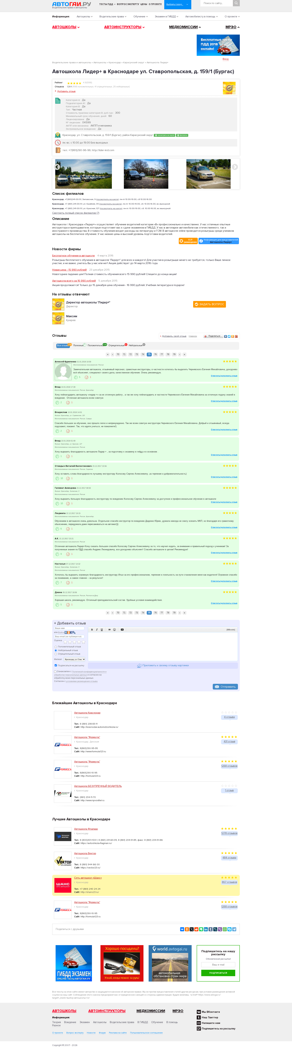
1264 (69, 86)
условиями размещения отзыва (82, 681)
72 (130, 354)
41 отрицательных (103, 86)
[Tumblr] (211, 929)
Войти (61, 632)
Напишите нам (211, 1023)
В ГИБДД (143, 1022)
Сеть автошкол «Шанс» (88, 877)
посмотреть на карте (165, 135)
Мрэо (178, 1011)
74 (143, 354)
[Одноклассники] (233, 336)
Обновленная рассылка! (218, 959)
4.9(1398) (87, 82)
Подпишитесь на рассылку (218, 1028)
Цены (143, 4)
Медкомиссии (183, 27)
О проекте (155, 4)
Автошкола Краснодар (87, 712)
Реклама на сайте (118, 1032)
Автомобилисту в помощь (200, 16)
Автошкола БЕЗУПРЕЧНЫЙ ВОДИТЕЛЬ (98, 786)
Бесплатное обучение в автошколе (73, 255)
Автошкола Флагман (86, 828)
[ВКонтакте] (225, 336)
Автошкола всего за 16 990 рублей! (74, 280)
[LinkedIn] (206, 929)
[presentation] (63, 346)
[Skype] (229, 929)
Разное (56, 1025)
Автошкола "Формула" (87, 737)
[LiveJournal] (215, 929)
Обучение (139, 16)
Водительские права (112, 16)
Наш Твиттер (210, 1017)
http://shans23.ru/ (90, 892)
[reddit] (196, 929)
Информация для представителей (221, 241)
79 (174, 354)
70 (118, 354)
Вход (226, 59)
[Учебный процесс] (146, 173)
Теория (56, 1022)
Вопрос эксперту (128, 4)
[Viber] (220, 929)
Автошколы (83, 16)
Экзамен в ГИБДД (165, 16)
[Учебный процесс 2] (208, 173)
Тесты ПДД (106, 4)
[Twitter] (229, 336)
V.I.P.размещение (190, 241)
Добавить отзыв (66, 91)
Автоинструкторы (122, 27)
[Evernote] (201, 929)
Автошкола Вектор (85, 853)
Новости (91, 1032)
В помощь (172, 1022)
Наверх (193, 336)
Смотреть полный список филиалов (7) (75, 213)
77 (162, 354)
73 (137, 354)
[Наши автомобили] (83, 173)
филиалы (183, 135)
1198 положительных (83, 86)
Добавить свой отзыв (174, 336)
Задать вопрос (211, 304)
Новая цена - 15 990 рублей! (69, 269)
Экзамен (85, 1022)
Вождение (70, 1022)
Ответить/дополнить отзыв (224, 376)
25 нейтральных (121, 86)
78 (168, 354)
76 (155, 354)
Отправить (228, 686)
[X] (192, 929)
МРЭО (231, 27)
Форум (102, 1032)
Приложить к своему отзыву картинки (165, 665)
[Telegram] (234, 929)
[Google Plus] (236, 336)
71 (124, 354)
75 (149, 354)
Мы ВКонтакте (211, 1011)
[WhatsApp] (225, 929)
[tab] (63, 346)
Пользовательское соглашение (146, 1032)
